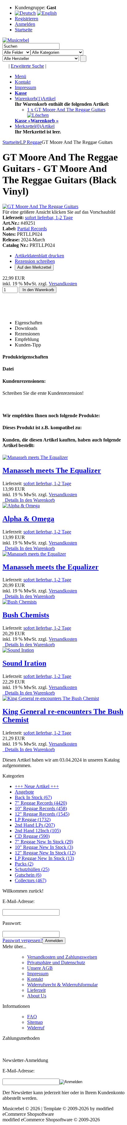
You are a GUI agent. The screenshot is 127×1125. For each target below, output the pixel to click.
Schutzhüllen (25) (32, 869)
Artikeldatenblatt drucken (39, 255)
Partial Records (32, 228)
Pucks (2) (24, 863)
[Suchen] (83, 58)
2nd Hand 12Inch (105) (38, 830)
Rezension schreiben (35, 261)
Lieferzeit (36, 990)
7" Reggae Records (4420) (41, 803)
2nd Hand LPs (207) (35, 825)
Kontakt (23, 82)
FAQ (32, 1016)
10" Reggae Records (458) (41, 808)
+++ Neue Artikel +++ (37, 786)
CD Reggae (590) (32, 836)
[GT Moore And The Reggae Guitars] (40, 206)
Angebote (24, 791)
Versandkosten (63, 283)
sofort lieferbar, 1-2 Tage (49, 217)
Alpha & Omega (28, 519)
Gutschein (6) (28, 874)
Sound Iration (24, 663)
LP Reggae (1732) (33, 819)
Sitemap (35, 1022)
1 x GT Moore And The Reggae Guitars (66, 109)
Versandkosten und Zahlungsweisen (62, 957)
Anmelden (54, 940)
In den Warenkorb (37, 289)
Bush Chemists (25, 615)
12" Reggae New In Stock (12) (45, 852)
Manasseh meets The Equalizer (51, 470)
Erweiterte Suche (27, 66)
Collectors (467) (30, 880)
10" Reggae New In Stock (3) (44, 847)
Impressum (25, 87)
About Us (36, 995)
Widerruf (35, 1027)
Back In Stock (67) (33, 797)
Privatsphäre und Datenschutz (56, 962)
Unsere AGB (40, 968)
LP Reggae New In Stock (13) (44, 858)
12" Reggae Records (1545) (42, 814)
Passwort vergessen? (22, 940)
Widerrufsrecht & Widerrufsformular (62, 984)
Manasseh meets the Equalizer (50, 567)
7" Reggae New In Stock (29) (44, 841)
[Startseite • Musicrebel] (15, 40)
